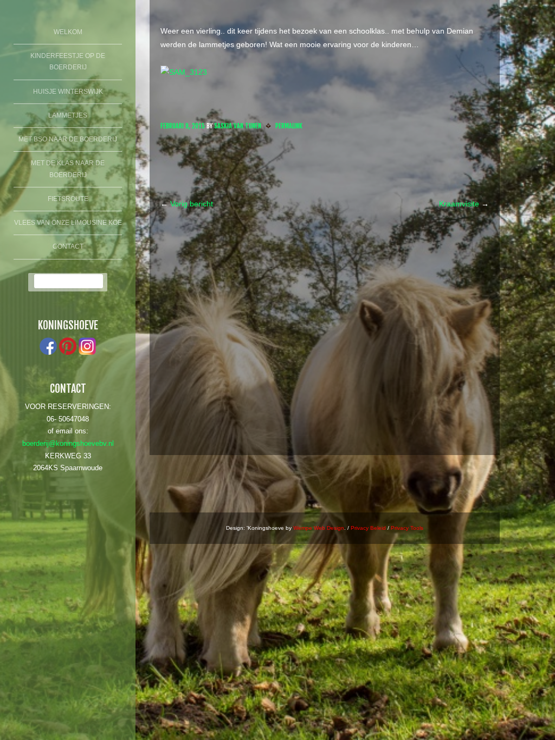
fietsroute (68, 199)
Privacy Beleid (368, 528)
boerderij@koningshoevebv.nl (68, 443)
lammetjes (67, 115)
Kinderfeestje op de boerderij (67, 62)
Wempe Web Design (318, 528)
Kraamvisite (464, 203)
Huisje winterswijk (68, 91)
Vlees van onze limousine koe (68, 222)
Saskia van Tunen (237, 126)
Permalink (288, 126)
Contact (68, 246)
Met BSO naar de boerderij (67, 139)
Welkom (68, 32)
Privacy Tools (407, 528)
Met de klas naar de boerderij (68, 169)
